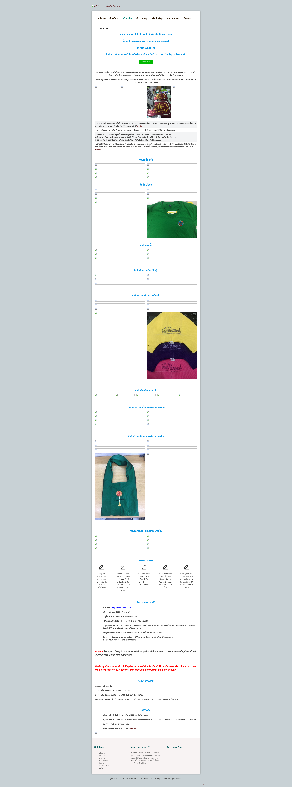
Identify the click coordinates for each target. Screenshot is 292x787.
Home (97, 28)
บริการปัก (127, 18)
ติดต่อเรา (188, 18)
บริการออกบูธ (142, 18)
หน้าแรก (102, 18)
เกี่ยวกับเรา (114, 18)
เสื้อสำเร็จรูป (157, 18)
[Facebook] (148, 783)
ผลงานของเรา (173, 18)
